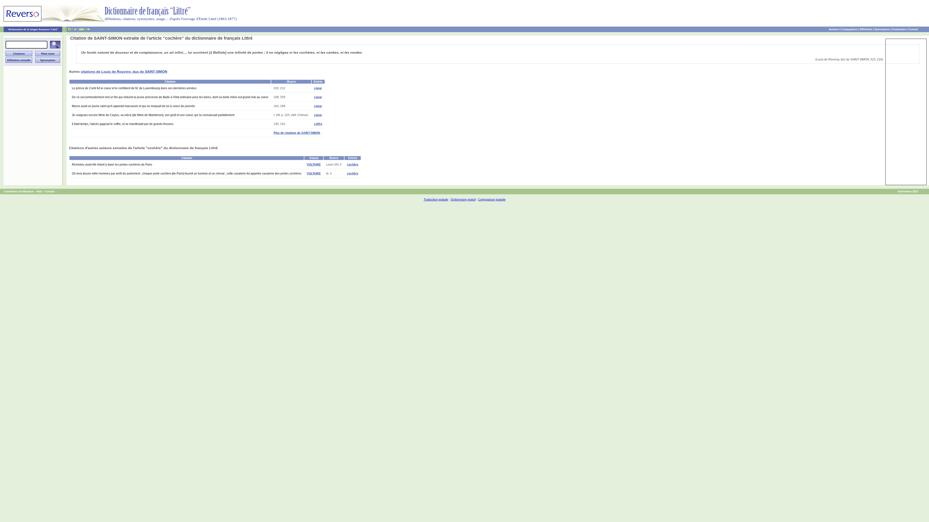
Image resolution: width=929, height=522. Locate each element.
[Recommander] (88, 29)
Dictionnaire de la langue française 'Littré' (33, 29)
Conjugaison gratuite (492, 199)
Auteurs (834, 29)
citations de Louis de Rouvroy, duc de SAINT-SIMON (124, 71)
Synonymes (882, 29)
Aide (39, 191)
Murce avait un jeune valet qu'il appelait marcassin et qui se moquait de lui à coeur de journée (133, 106)
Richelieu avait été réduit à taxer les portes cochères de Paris (112, 164)
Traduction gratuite (436, 199)
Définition (866, 29)
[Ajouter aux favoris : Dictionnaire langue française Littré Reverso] (75, 29)
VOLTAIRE (314, 164)
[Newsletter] (81, 29)
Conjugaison (849, 29)
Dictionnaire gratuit (463, 199)
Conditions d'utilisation (19, 191)
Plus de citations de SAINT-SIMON (297, 133)
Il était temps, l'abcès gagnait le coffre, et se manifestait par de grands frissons (122, 124)
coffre (318, 124)
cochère (352, 164)
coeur (318, 88)
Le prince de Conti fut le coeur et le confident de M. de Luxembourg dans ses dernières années (134, 88)
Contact (913, 29)
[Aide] (69, 29)
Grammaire (899, 29)
